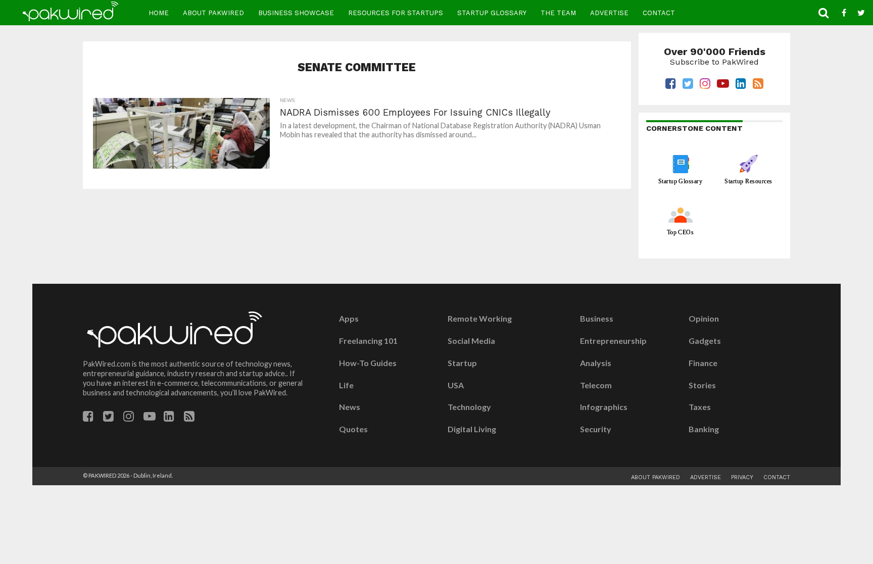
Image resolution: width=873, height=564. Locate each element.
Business (596, 318)
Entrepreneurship (613, 340)
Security (595, 429)
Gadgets (705, 340)
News (349, 407)
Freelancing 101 (368, 340)
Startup (462, 363)
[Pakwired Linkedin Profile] (169, 418)
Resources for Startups (395, 13)
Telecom (596, 385)
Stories (702, 385)
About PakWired (213, 13)
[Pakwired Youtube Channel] (149, 418)
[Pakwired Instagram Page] (128, 418)
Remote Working (480, 318)
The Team (558, 13)
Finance (703, 363)
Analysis (595, 363)
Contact (659, 13)
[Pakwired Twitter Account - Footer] (108, 418)
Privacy (742, 477)
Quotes (353, 429)
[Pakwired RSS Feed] (189, 418)
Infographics (603, 407)
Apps (349, 318)
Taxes (700, 407)
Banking (704, 429)
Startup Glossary (491, 13)
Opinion (704, 318)
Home (159, 13)
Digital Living (472, 429)
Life (346, 385)
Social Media (471, 340)
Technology (469, 407)
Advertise (609, 13)
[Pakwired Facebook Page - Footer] (88, 418)
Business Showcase (296, 13)
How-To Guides (368, 363)
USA (456, 385)
